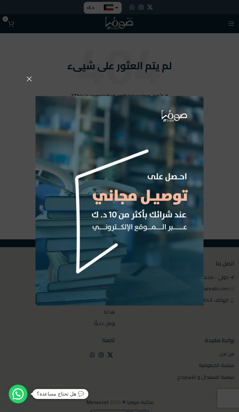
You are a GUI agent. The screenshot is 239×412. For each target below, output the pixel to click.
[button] (18, 394)
